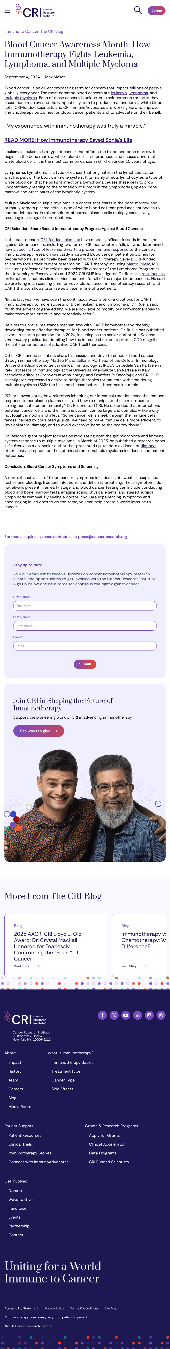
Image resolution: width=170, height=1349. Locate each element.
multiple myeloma (20, 97)
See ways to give (35, 731)
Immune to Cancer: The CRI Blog (33, 31)
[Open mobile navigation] (7, 11)
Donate (156, 11)
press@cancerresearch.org (102, 536)
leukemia (119, 93)
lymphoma (138, 93)
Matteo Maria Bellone (70, 360)
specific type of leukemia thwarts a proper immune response (72, 249)
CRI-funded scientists (60, 239)
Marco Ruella (138, 264)
